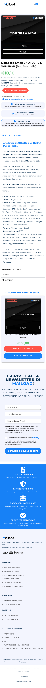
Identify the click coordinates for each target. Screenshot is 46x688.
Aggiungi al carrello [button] (23, 349)
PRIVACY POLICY (23, 672)
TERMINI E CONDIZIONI (23, 681)
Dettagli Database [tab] (13, 135)
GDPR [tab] (6, 275)
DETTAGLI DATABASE (23, 356)
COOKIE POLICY (23, 676)
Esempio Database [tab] (12, 270)
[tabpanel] (23, 202)
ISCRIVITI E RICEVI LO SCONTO (23, 451)
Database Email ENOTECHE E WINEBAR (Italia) (23, 336)
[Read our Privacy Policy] (39, 441)
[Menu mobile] (40, 4)
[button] (15, 90)
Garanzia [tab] (8, 280)
